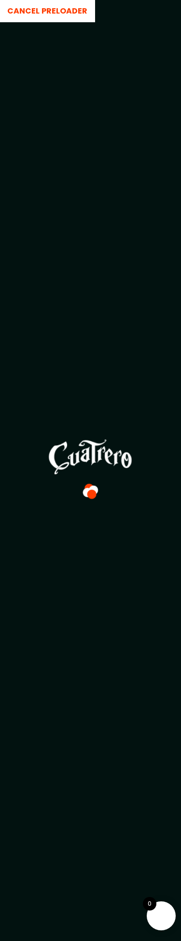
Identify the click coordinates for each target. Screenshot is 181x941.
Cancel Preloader (47, 10)
